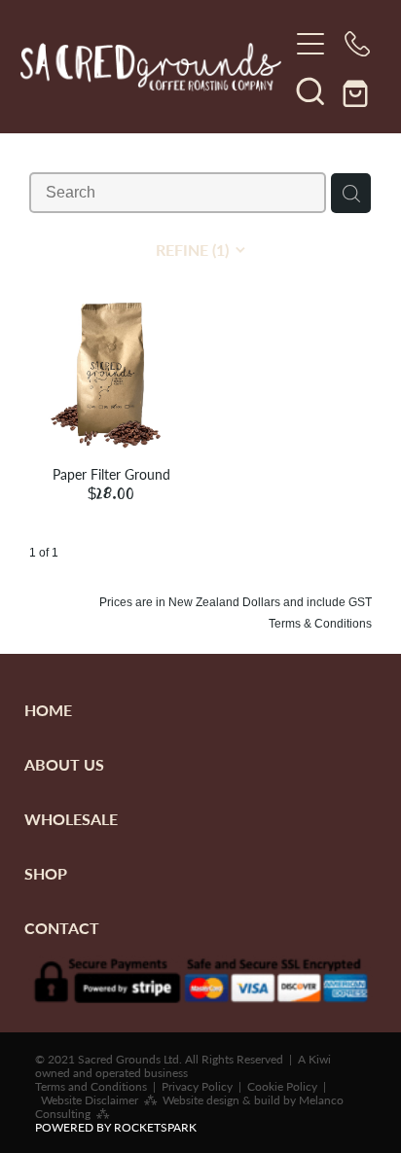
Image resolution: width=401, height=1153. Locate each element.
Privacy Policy (197, 1086)
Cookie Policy (282, 1086)
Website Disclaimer (89, 1099)
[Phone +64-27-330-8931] (357, 43)
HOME (48, 710)
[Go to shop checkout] (357, 90)
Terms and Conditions (91, 1086)
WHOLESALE (71, 819)
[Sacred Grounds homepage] (154, 67)
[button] (310, 90)
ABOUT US (64, 764)
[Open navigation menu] (310, 43)
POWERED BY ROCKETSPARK (116, 1127)
